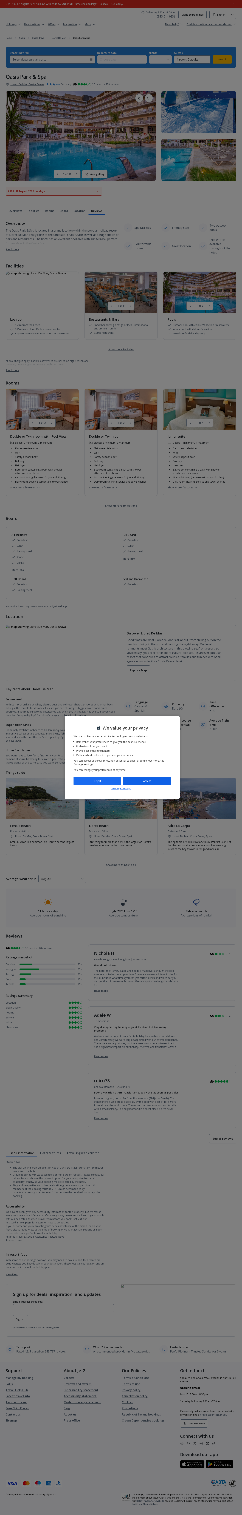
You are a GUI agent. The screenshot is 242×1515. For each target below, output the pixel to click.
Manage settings (121, 788)
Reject (97, 780)
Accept (147, 780)
